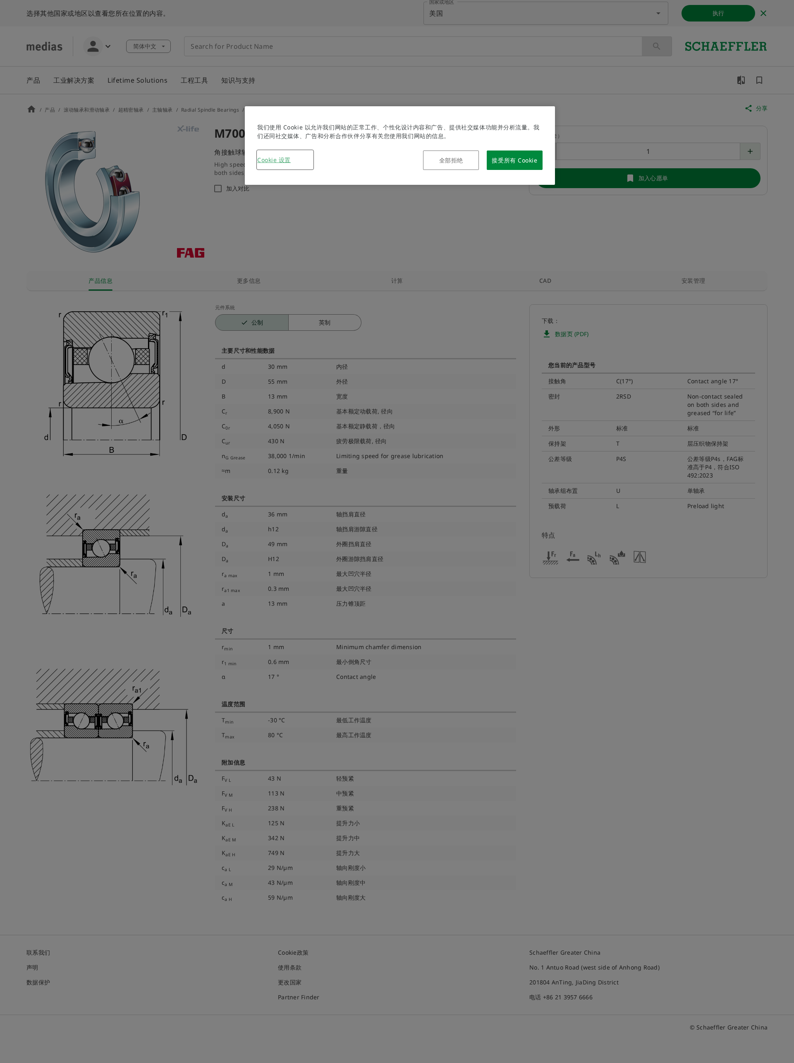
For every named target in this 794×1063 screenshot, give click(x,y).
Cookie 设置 (274, 160)
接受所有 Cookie (514, 160)
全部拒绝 (451, 160)
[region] (400, 145)
